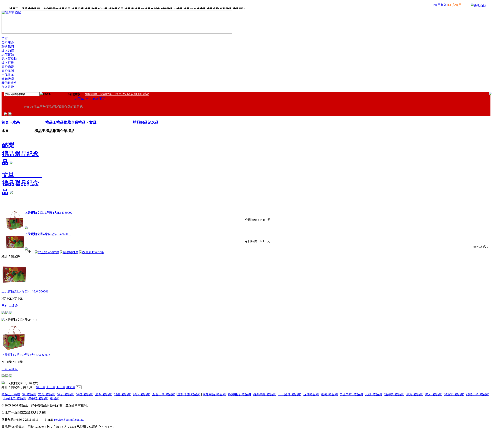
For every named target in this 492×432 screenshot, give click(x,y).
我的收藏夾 (9, 83)
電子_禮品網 (65, 394)
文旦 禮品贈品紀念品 (124, 122)
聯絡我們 (8, 46)
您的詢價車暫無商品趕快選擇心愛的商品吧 (53, 106)
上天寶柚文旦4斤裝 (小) (25, 291)
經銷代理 (8, 79)
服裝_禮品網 (329, 394)
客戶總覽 (8, 66)
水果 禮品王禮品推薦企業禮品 (49, 122)
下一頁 (60, 387)
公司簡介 (8, 42)
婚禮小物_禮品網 (477, 394)
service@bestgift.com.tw (69, 419)
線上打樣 (8, 62)
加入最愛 (8, 87)
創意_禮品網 (414, 394)
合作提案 (8, 74)
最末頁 (70, 387)
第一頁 (40, 387)
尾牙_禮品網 (433, 394)
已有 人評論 (10, 305)
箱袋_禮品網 (122, 394)
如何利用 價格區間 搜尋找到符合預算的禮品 (117, 94)
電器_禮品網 (84, 394)
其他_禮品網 (373, 394)
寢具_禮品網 (289, 394)
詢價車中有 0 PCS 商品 (90, 98)
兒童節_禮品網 (454, 394)
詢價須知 (8, 54)
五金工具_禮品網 (163, 394)
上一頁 (50, 387)
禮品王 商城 (11, 394)
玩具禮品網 (311, 394)
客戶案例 (8, 70)
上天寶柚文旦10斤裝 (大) (26, 354)
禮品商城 (480, 5)
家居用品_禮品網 (214, 394)
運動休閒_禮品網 (188, 394)
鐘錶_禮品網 (141, 394)
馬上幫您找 (9, 58)
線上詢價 (8, 50)
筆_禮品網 (29, 394)
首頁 (5, 38)
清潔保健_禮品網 (264, 394)
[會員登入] (440, 5)
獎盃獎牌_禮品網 (351, 394)
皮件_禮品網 (103, 394)
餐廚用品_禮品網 (239, 394)
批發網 (54, 398)
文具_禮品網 (46, 394)
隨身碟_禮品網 (394, 394)
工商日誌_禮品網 (14, 398)
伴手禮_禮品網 (38, 398)
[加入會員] (455, 5)
